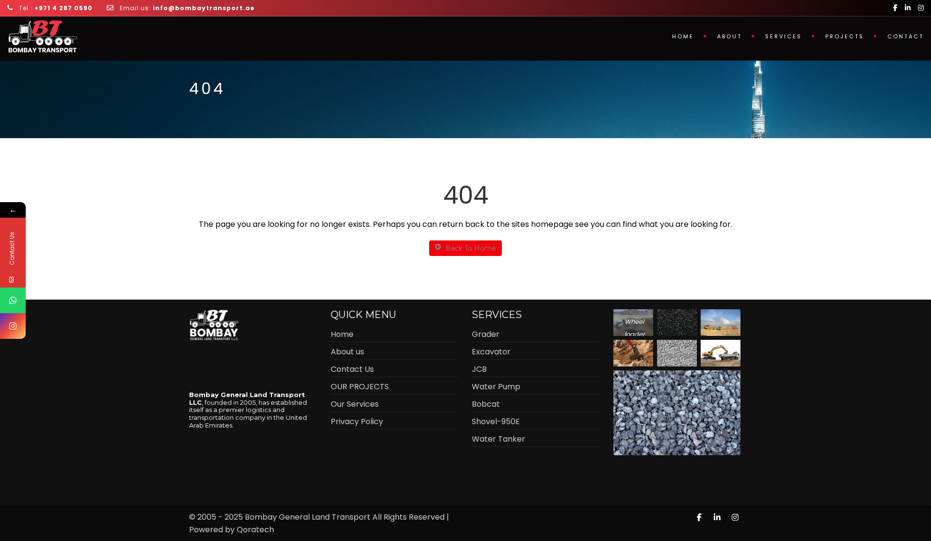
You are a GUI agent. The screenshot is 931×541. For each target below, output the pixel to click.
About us (347, 351)
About (729, 36)
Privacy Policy (357, 421)
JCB (479, 369)
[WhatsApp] (13, 300)
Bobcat (486, 404)
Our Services (355, 404)
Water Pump (496, 386)
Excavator (491, 351)
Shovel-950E (496, 421)
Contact (905, 36)
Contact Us (352, 369)
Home (683, 36)
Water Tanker (498, 439)
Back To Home (471, 248)
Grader (485, 334)
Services (783, 36)
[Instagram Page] (13, 326)
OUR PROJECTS (360, 386)
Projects (844, 36)
